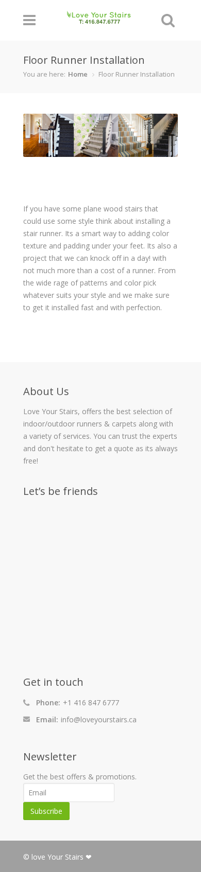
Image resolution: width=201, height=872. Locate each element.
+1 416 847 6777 (91, 702)
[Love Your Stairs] (99, 19)
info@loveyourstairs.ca (99, 719)
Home (78, 74)
